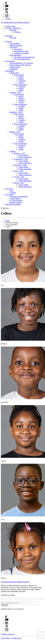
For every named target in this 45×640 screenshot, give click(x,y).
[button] (13, 30)
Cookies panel (16, 638)
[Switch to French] (17, 32)
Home (7, 221)
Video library (16, 28)
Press (13, 26)
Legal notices (5, 638)
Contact (8, 19)
